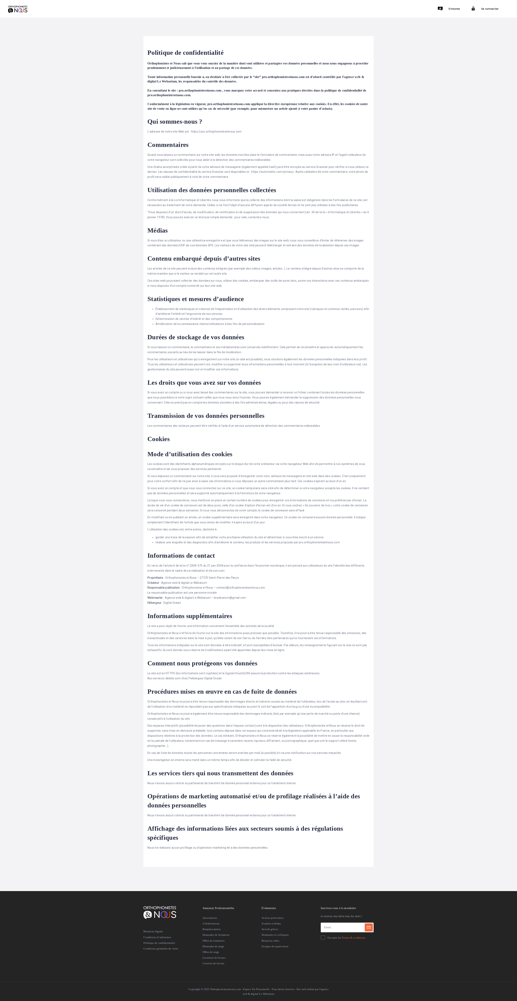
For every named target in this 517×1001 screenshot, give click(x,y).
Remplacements (212, 929)
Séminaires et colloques (275, 934)
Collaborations (211, 923)
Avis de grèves (270, 929)
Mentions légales (153, 931)
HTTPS (170, 673)
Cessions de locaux (214, 963)
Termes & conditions (353, 937)
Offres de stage (211, 952)
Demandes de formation (216, 934)
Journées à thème (271, 923)
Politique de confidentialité (159, 942)
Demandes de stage (213, 946)
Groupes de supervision (275, 946)
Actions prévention (273, 917)
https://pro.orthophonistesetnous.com (216, 131)
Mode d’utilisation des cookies (189, 454)
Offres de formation (214, 940)
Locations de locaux (214, 957)
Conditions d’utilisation (157, 937)
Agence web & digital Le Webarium (184, 582)
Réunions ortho (270, 940)
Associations (210, 917)
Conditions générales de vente (160, 948)
